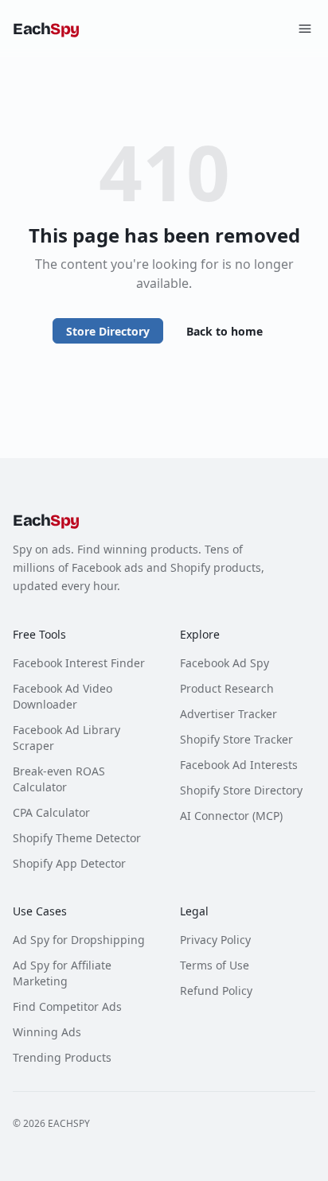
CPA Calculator (51, 812)
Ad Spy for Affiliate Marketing (62, 973)
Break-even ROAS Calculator (59, 778)
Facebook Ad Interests (239, 764)
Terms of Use (214, 965)
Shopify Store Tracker (236, 739)
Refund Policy (216, 990)
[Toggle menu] (305, 28)
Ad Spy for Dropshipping (79, 939)
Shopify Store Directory (241, 790)
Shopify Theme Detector (77, 837)
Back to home (224, 331)
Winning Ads (47, 1031)
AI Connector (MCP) (231, 815)
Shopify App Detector (69, 863)
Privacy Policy (215, 939)
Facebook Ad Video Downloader (62, 696)
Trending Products (62, 1057)
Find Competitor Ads (67, 1006)
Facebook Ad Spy (224, 662)
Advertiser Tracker (228, 713)
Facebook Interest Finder (79, 662)
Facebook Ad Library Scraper (66, 737)
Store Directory (108, 331)
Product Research (227, 688)
